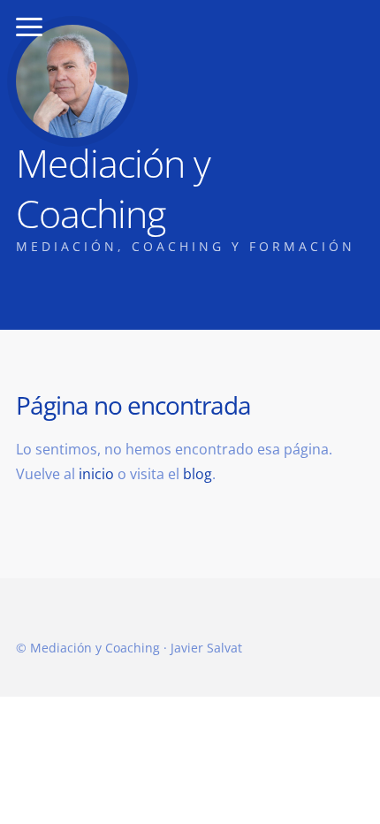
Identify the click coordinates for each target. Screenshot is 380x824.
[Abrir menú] (29, 26)
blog (197, 474)
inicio (96, 474)
